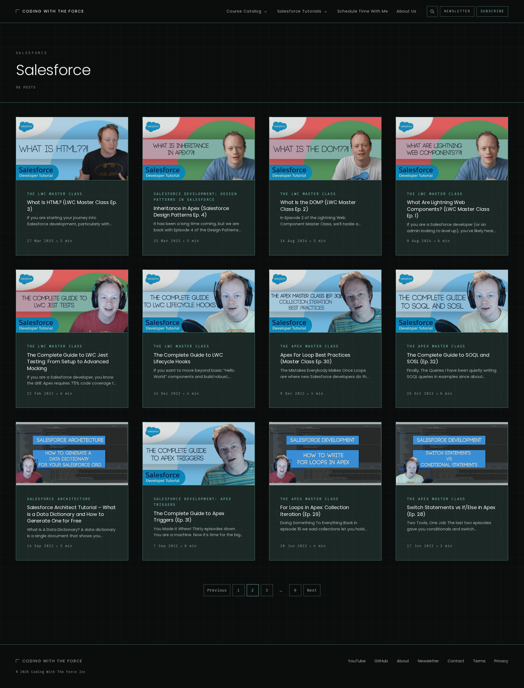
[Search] (432, 11)
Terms (479, 661)
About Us (406, 11)
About (403, 661)
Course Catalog (244, 11)
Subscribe (492, 11)
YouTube (357, 661)
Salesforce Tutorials (299, 11)
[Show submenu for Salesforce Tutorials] (325, 11)
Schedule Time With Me (362, 11)
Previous (217, 590)
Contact (456, 661)
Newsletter (457, 11)
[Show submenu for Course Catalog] (265, 11)
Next (312, 590)
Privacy (501, 661)
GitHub (381, 661)
